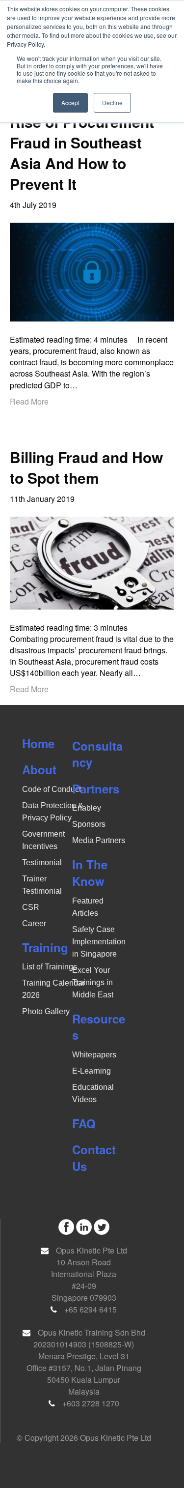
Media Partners (98, 840)
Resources (98, 1027)
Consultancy (97, 754)
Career (34, 923)
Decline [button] (112, 102)
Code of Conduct (51, 789)
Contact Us (94, 1157)
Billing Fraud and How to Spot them (86, 467)
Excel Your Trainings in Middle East (92, 982)
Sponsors (88, 824)
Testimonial (42, 862)
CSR (30, 907)
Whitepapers (94, 1054)
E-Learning (91, 1071)
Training (45, 947)
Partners (95, 788)
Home (38, 743)
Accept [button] (70, 102)
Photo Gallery (46, 1011)
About (39, 769)
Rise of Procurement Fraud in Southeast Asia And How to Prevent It (82, 152)
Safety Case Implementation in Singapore (99, 941)
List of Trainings (49, 967)
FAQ (84, 1123)
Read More (29, 401)
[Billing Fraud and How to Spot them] (92, 562)
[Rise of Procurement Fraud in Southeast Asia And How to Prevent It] (92, 270)
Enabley (86, 808)
